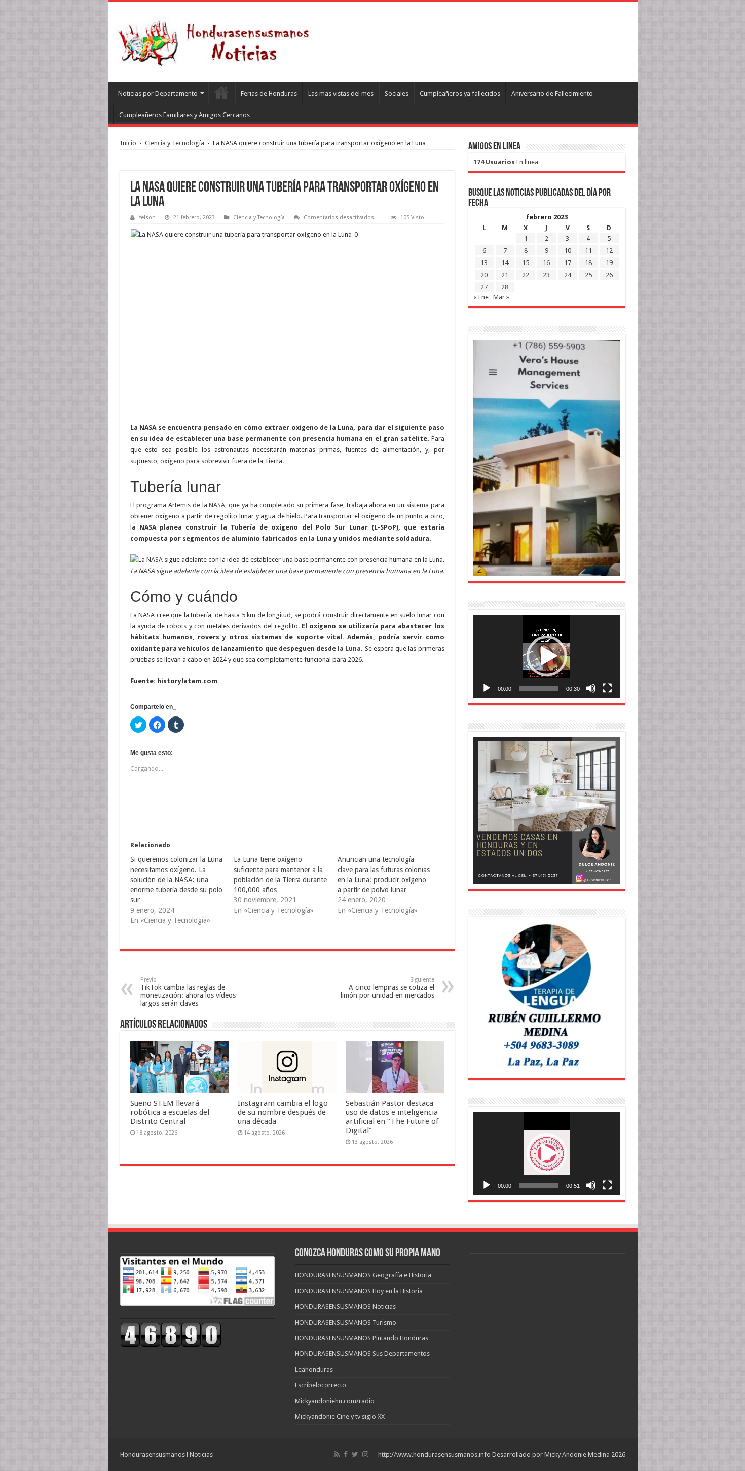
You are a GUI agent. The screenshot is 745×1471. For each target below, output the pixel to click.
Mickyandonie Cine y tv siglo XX (340, 1416)
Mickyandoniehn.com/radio (335, 1401)
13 (484, 263)
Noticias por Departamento (158, 93)
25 (588, 275)
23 (546, 275)
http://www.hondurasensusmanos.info (434, 1454)
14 (504, 263)
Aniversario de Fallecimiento (552, 93)
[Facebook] (346, 1454)
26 (609, 275)
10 (567, 250)
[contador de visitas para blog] (170, 1334)
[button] (547, 656)
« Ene (481, 297)
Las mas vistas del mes (341, 93)
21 (504, 275)
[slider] (538, 688)
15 (525, 263)
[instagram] (365, 1454)
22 (525, 275)
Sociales (396, 93)
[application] (546, 656)
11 (588, 250)
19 (609, 263)
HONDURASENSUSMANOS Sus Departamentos (362, 1353)
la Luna (349, 648)
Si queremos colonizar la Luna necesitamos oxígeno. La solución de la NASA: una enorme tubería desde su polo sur (176, 879)
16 (546, 263)
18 (588, 263)
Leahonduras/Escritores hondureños (221, 92)
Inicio (128, 143)
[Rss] (337, 1454)
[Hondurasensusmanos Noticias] (217, 39)
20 (484, 275)
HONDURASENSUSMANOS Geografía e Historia (363, 1275)
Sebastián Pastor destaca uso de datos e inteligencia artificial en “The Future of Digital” (392, 1117)
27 (484, 287)
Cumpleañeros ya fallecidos (460, 93)
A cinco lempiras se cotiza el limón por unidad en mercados (387, 987)
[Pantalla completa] (607, 688)
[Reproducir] (486, 688)
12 (609, 250)
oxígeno (172, 461)
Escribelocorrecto (320, 1385)
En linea (505, 162)
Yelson (147, 217)
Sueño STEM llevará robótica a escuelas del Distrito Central (169, 1112)
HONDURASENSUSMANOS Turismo (345, 1322)
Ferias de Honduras (269, 93)
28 (504, 287)
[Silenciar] (591, 688)
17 (567, 263)
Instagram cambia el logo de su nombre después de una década (283, 1112)
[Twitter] (355, 1454)
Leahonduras (314, 1369)
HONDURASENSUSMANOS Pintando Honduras (361, 1338)
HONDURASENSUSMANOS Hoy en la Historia (359, 1291)
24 (567, 275)
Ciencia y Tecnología (174, 143)
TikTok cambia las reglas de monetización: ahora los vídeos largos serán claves (188, 991)
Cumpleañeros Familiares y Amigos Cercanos (184, 115)
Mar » (501, 297)
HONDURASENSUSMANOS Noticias (345, 1306)
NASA (217, 505)
